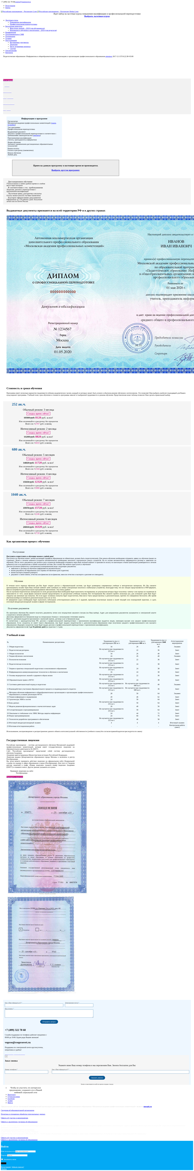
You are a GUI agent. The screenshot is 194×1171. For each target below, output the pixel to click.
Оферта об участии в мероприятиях (14, 1118)
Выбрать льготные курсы (97, 16)
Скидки (13, 48)
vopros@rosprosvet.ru (23, 2)
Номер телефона (11, 1069)
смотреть (36, 135)
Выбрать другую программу (66, 170)
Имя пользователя (8, 1151)
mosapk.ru (148, 1106)
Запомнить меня (9, 1159)
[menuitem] (99, 6)
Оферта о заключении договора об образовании (19, 1122)
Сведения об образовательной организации (17, 1110)
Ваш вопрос (9, 1009)
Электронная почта (72, 1003)
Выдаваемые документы (19, 42)
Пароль (4, 1155)
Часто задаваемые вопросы (20, 46)
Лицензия (13, 44)
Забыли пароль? (18, 1167)
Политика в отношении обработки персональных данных (23, 1114)
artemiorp (108, 56)
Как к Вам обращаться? (13, 1003)
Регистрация (6, 1167)
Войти (4, 1169)
